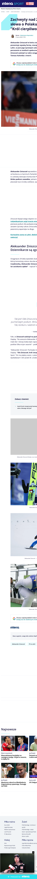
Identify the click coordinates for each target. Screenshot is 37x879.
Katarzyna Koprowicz (26, 35)
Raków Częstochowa (9, 829)
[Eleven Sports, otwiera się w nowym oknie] (30, 3)
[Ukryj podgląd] (33, 852)
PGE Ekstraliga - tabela (27, 829)
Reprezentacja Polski (9, 845)
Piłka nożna (9, 821)
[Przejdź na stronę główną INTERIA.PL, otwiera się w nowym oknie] (7, 3)
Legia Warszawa (8, 827)
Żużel (24, 821)
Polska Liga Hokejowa (10, 848)
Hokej (7, 840)
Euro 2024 (7, 825)
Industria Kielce (26, 848)
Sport (7, 11)
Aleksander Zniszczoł (18, 644)
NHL (5, 843)
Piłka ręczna (27, 840)
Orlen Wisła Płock (26, 845)
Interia (3, 11)
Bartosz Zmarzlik (26, 834)
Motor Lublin (25, 836)
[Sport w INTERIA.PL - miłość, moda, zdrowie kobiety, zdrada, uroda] (19, 3)
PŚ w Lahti (32, 644)
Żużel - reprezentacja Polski (29, 832)
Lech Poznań (7, 832)
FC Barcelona (7, 834)
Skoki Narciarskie (15, 11)
